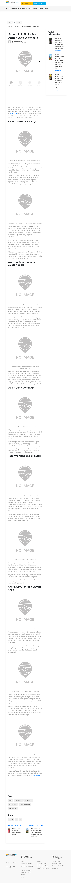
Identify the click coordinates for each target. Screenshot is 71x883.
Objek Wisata (15, 9)
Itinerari (40, 9)
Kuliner (8, 9)
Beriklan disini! (27, 3)
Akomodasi (23, 9)
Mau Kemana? (39, 3)
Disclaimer (55, 868)
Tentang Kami (56, 861)
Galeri (30, 9)
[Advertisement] (39, 98)
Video (46, 9)
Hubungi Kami (56, 863)
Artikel (35, 9)
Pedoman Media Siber (58, 866)
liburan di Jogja (35, 775)
